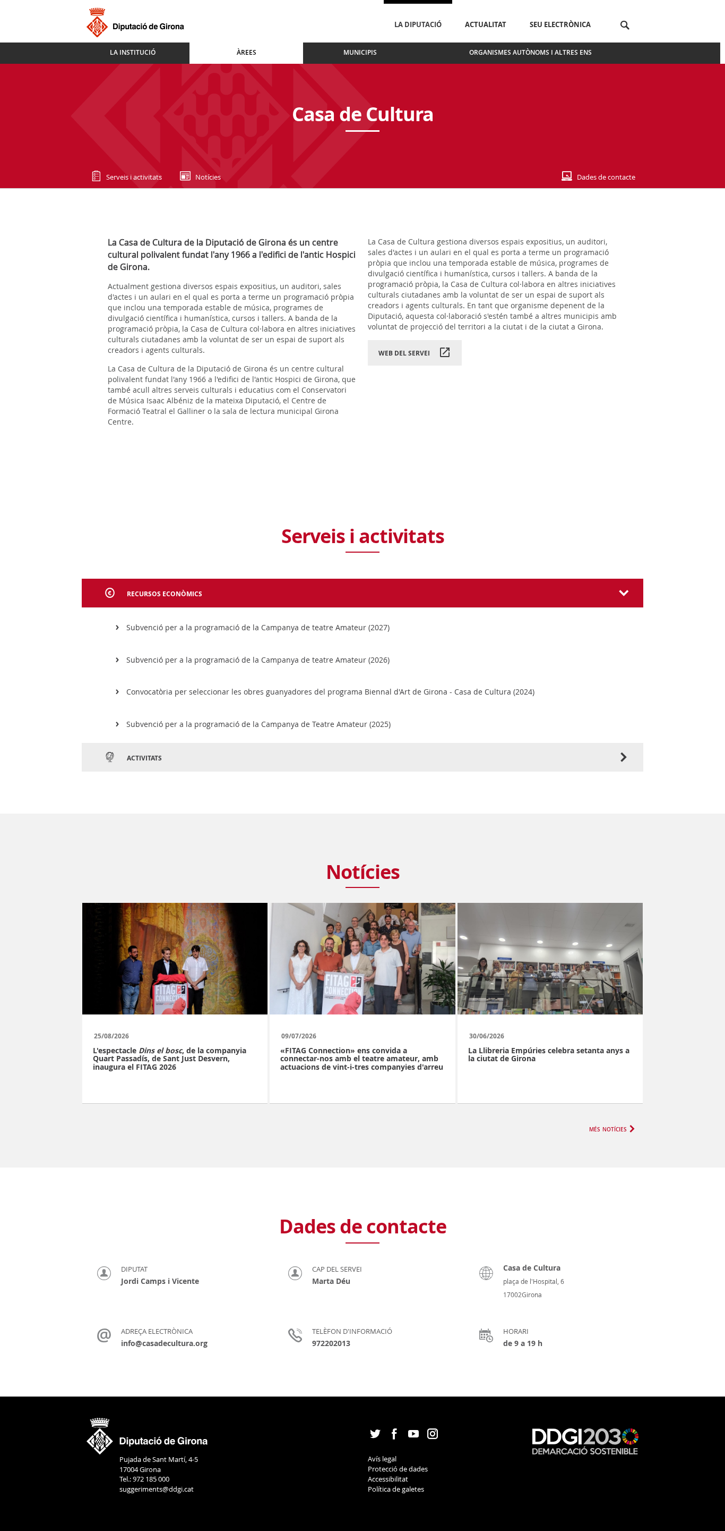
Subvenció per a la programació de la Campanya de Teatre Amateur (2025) (258, 724)
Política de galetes (396, 1489)
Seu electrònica (560, 24)
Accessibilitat (388, 1479)
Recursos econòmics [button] (163, 593)
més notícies (608, 1128)
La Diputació (418, 24)
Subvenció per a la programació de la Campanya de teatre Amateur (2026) (258, 660)
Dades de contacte (606, 177)
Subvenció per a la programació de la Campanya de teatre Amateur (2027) (258, 627)
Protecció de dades (398, 1469)
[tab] (362, 593)
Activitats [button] (143, 758)
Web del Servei (404, 353)
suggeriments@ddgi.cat (156, 1489)
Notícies (208, 177)
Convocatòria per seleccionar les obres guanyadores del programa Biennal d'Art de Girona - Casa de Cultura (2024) (330, 692)
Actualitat (485, 24)
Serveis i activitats (134, 177)
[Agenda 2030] (585, 1440)
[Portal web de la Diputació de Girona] (148, 1432)
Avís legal (382, 1459)
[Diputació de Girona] (137, 21)
